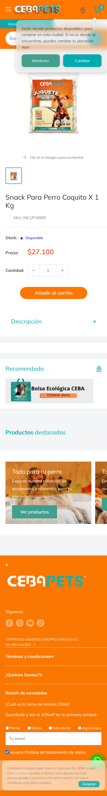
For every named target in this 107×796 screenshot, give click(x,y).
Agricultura (91, 728)
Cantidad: (14, 270)
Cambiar (82, 60)
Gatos (36, 728)
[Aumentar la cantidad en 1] (62, 270)
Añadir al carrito (53, 293)
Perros (15, 728)
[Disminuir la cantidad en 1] (33, 270)
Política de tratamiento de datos (55, 752)
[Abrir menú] (8, 9)
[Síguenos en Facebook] (9, 623)
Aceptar (89, 784)
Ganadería (62, 728)
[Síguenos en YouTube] (30, 623)
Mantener (40, 60)
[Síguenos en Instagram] (20, 623)
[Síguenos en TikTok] (40, 623)
